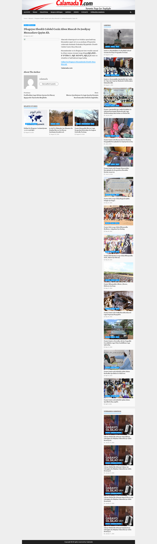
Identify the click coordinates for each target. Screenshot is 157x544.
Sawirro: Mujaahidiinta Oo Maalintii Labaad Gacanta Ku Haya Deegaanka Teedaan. (118, 39)
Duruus (76, 12)
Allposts (27, 12)
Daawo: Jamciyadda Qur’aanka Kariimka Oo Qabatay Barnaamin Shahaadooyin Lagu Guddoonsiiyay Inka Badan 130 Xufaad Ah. (118, 98)
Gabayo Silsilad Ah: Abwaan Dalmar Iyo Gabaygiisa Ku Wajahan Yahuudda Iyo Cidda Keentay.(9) (118, 455)
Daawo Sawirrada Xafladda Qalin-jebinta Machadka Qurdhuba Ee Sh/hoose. (118, 360)
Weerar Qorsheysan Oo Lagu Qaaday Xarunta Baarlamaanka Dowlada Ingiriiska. (82, 95)
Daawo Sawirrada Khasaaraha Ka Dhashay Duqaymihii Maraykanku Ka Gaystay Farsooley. (118, 128)
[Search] (130, 12)
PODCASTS (84, 12)
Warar (35, 12)
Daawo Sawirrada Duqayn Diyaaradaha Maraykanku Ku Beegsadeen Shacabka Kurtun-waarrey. (118, 157)
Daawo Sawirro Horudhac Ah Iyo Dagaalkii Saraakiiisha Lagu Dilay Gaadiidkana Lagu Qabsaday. (118, 329)
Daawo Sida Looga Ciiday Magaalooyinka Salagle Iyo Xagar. (118, 187)
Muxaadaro (32, 25)
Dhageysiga (44, 12)
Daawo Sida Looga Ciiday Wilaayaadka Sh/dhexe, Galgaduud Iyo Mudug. (118, 215)
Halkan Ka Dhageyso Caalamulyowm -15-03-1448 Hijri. (35, 118)
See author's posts (49, 84)
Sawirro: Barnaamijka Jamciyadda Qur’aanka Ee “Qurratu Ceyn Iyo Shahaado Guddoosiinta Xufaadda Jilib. (118, 67)
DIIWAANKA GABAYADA (97, 12)
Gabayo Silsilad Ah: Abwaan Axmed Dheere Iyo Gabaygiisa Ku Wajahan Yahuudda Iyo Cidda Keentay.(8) (118, 486)
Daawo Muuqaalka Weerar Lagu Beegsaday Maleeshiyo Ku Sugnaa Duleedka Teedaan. (86, 118)
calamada (43, 78)
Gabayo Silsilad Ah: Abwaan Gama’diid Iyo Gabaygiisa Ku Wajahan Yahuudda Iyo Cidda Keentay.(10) (118, 425)
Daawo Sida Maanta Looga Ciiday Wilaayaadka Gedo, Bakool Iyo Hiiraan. (118, 244)
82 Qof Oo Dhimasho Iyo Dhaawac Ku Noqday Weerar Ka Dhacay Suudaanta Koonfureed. (61, 118)
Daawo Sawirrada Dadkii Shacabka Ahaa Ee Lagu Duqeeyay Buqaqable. (118, 301)
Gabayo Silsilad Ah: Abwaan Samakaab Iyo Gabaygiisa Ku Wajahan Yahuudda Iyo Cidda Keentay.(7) (118, 516)
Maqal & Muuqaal (57, 12)
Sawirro (68, 12)
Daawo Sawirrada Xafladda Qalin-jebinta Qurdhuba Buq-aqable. (118, 388)
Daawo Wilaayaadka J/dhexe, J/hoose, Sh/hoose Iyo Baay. (118, 272)
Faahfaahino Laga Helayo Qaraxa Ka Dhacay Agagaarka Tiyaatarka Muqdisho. (39, 95)
